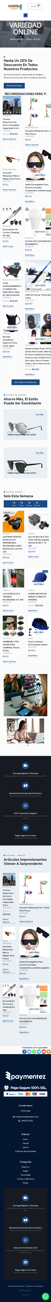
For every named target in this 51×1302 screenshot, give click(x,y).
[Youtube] (44, 1051)
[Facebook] (24, 1051)
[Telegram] (39, 1051)
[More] (48, 1051)
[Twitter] (29, 1051)
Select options (9, 139)
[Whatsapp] (34, 1051)
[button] (26, 15)
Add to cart (8, 246)
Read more (30, 201)
